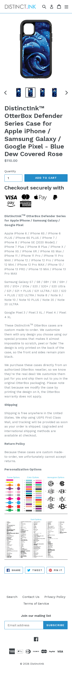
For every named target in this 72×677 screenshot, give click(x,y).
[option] (18, 92)
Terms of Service (36, 603)
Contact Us (30, 597)
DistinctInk (37, 663)
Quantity (10, 171)
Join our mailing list (36, 616)
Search (12, 597)
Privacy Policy (54, 597)
